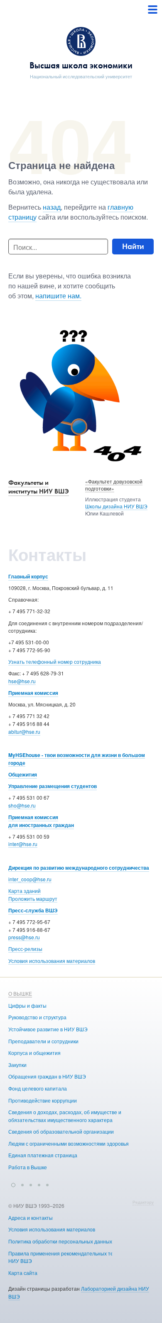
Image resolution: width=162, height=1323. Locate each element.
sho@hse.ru (22, 805)
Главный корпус (28, 576)
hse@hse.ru (22, 680)
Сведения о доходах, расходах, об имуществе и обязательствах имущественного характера (64, 1115)
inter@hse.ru (22, 843)
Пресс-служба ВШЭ (33, 910)
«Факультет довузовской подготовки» (113, 485)
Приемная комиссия (33, 693)
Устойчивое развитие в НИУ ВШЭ (48, 1029)
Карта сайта (22, 1272)
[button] (13, 1184)
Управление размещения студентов (52, 786)
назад (52, 207)
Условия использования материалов (51, 960)
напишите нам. (58, 295)
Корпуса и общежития (34, 1052)
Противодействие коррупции (42, 1100)
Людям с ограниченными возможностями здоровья (68, 1143)
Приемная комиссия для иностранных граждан (41, 821)
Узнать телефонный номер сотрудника (54, 661)
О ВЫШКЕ (20, 993)
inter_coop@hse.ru (30, 879)
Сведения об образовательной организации (61, 1131)
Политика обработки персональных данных (60, 1241)
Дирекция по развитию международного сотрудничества (78, 867)
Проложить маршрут (32, 898)
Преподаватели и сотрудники (43, 1041)
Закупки (17, 1064)
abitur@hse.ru (24, 731)
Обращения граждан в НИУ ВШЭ (47, 1076)
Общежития (22, 774)
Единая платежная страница (42, 1155)
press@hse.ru (24, 937)
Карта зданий (24, 890)
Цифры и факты (27, 1005)
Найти (133, 246)
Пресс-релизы (25, 948)
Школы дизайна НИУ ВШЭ (116, 506)
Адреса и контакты (30, 1217)
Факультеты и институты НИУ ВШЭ (38, 487)
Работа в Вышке (27, 1167)
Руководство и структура (37, 1017)
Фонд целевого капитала (37, 1088)
